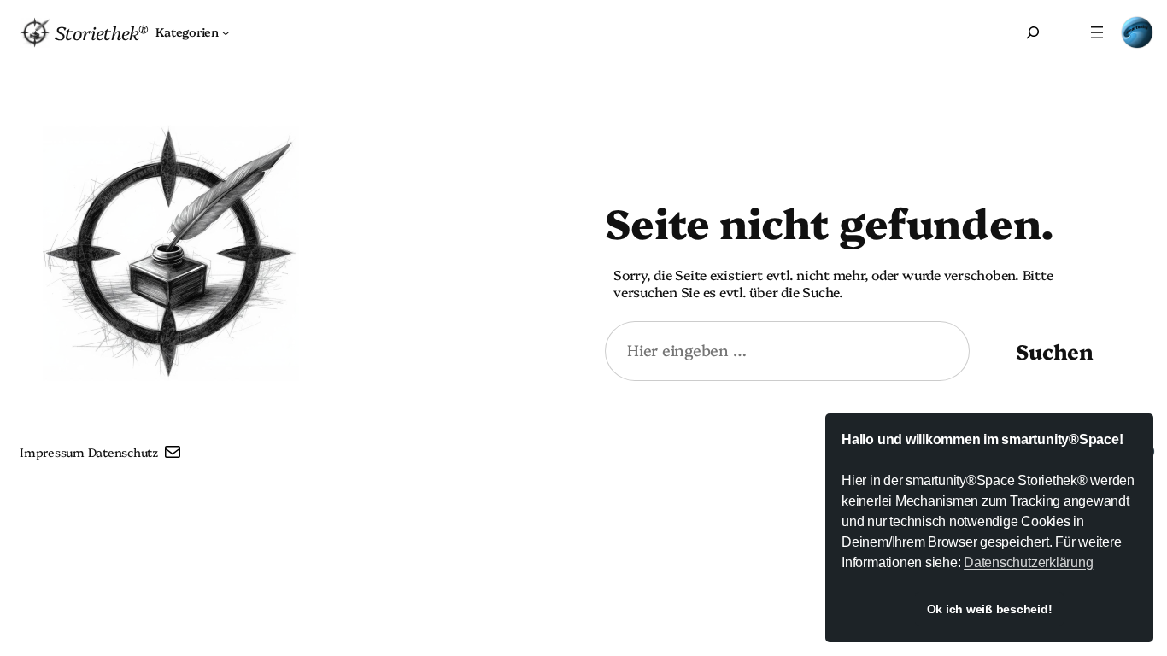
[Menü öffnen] (1097, 32)
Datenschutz (123, 451)
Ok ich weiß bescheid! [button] (990, 609)
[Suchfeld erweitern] (1033, 32)
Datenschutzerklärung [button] (1028, 562)
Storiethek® (101, 32)
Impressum (52, 451)
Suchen (1055, 351)
